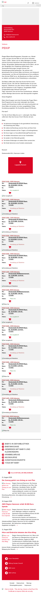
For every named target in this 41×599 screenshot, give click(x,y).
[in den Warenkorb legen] (10, 193)
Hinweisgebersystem (16, 585)
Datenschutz (20, 583)
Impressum (28, 585)
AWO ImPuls (12, 573)
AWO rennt (11, 568)
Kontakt (12, 583)
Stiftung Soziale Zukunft (15, 563)
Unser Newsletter (13, 558)
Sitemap (28, 583)
